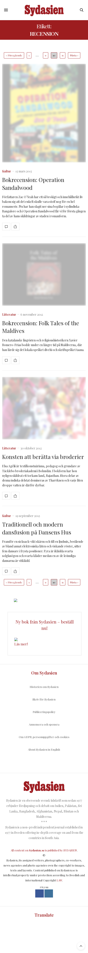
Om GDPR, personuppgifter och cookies (44, 737)
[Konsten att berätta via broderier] (44, 408)
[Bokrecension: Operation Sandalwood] (44, 113)
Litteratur (9, 314)
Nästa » (74, 55)
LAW (59, 880)
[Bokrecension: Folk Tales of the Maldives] (44, 274)
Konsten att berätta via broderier (43, 456)
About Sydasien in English (44, 749)
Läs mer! (21, 644)
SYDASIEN (70, 850)
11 (62, 55)
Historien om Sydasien (44, 687)
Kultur (6, 171)
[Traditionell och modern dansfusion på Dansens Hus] (6, 571)
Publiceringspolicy (44, 712)
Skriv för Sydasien (44, 699)
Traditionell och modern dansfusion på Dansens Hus (36, 528)
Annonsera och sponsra (44, 724)
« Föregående (14, 55)
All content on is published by (37, 850)
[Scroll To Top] (81, 946)
